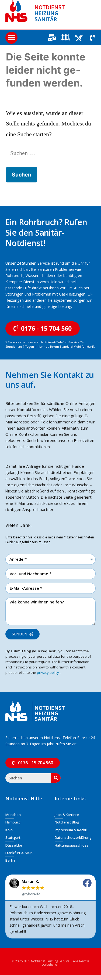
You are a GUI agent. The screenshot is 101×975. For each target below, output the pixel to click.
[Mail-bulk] (52, 38)
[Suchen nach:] (50, 153)
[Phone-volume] (92, 38)
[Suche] (56, 778)
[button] (11, 38)
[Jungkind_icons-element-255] (65, 38)
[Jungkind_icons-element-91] (79, 38)
